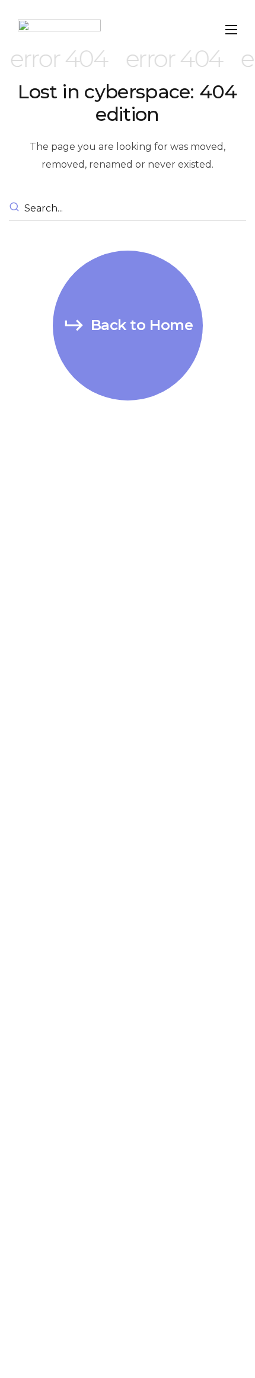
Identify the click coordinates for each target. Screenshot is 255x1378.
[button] (128, 325)
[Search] (16, 208)
